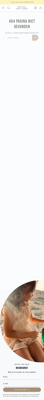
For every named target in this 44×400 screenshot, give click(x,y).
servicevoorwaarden (12, 396)
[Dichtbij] (40, 293)
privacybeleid (36, 394)
